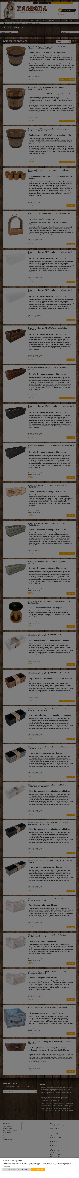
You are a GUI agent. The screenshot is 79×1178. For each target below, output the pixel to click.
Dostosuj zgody (25, 1169)
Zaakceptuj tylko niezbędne (11, 1169)
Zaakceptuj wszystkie (38, 1169)
